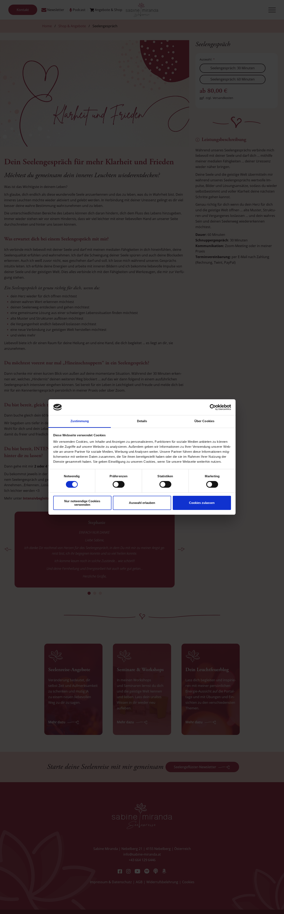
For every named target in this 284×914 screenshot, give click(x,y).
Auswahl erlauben (142, 503)
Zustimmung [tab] (79, 421)
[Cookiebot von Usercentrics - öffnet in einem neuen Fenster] (213, 407)
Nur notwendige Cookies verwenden (82, 502)
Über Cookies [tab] (204, 421)
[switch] (119, 484)
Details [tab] (142, 421)
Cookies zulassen (202, 503)
